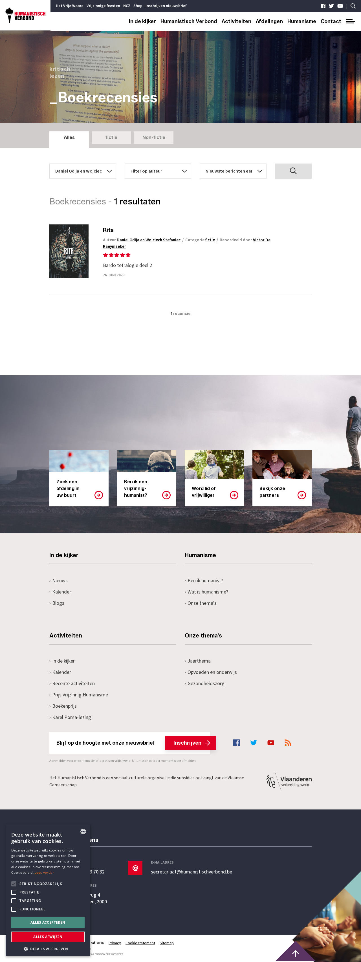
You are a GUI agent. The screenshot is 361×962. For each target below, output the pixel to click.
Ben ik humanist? (205, 580)
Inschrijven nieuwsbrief (166, 6)
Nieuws (60, 580)
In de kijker (142, 21)
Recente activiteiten (73, 683)
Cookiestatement (140, 943)
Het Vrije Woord (69, 6)
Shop (137, 6)
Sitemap (167, 943)
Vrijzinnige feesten (103, 6)
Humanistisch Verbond (188, 21)
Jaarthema (199, 661)
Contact (331, 21)
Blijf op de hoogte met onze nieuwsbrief (128, 743)
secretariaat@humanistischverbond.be (191, 872)
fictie (111, 137)
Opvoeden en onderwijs (212, 672)
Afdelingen (269, 21)
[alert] (48, 890)
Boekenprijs (64, 706)
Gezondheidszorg (206, 683)
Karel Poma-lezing (71, 717)
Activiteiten (236, 21)
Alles (69, 137)
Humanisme (301, 21)
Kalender (61, 591)
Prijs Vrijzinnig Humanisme (80, 694)
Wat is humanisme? (208, 591)
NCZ (126, 6)
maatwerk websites (109, 954)
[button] (48, 948)
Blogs (58, 603)
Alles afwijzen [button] (48, 936)
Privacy (115, 943)
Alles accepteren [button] (47, 922)
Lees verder (44, 872)
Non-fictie (153, 137)
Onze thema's (202, 603)
